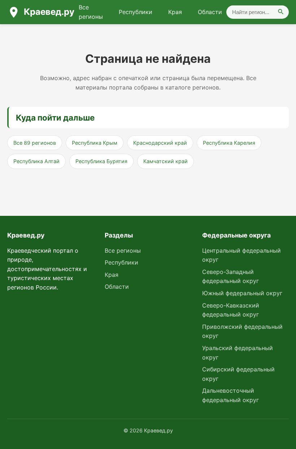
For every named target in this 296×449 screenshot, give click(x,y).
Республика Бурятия (101, 161)
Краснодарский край (160, 143)
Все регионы (91, 12)
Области (210, 12)
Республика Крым (94, 143)
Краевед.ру (49, 11)
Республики (135, 12)
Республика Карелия (229, 143)
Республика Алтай (36, 161)
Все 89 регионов (34, 143)
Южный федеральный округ (242, 293)
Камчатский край (165, 161)
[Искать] (281, 12)
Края (175, 12)
